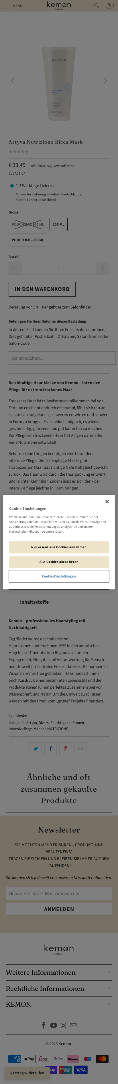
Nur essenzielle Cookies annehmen (58, 547)
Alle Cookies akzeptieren (59, 561)
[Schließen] (107, 501)
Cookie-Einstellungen (59, 576)
